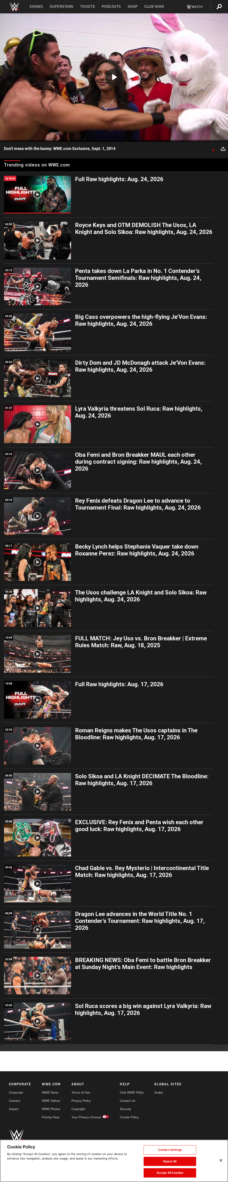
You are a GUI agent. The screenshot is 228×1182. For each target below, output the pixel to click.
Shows (36, 6)
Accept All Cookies (170, 1172)
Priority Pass (50, 1117)
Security (125, 1109)
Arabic (158, 1092)
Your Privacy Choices (86, 1117)
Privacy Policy (81, 1100)
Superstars (62, 6)
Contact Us (127, 1100)
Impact (13, 1109)
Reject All (169, 1161)
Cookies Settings (170, 1149)
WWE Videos (51, 1100)
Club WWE (154, 6)
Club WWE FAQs (132, 1092)
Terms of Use (80, 1092)
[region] (114, 1161)
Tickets (87, 6)
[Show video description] (213, 149)
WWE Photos (51, 1109)
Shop (133, 6)
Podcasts (111, 6)
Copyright (78, 1109)
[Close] (221, 1160)
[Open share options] (223, 149)
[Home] (14, 7)
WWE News (50, 1092)
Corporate (16, 1092)
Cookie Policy (129, 1117)
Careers (14, 1100)
